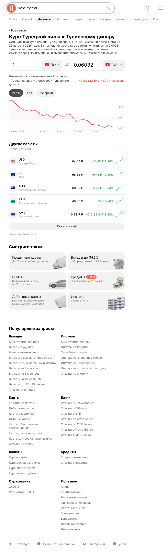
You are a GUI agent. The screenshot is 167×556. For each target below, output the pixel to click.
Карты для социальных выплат (30, 438)
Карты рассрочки (21, 413)
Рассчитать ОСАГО (22, 492)
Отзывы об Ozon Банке (77, 419)
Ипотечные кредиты (75, 347)
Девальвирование (73, 524)
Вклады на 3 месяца (23, 368)
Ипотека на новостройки (78, 363)
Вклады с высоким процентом (30, 357)
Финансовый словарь (76, 502)
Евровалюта (69, 518)
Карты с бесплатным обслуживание (24, 426)
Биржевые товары (74, 497)
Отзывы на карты (21, 443)
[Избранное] (146, 8)
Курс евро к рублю (22, 468)
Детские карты (19, 419)
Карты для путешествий (26, 433)
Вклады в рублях (21, 347)
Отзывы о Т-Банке (74, 408)
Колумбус (22, 544)
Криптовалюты (71, 492)
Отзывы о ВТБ (71, 413)
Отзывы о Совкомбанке (77, 403)
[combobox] (59, 8)
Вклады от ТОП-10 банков (27, 384)
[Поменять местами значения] (66, 65)
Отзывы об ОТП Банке (76, 424)
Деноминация (70, 529)
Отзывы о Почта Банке (77, 429)
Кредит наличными (74, 457)
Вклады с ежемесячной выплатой (32, 363)
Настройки (97, 544)
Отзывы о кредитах (74, 462)
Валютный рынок (73, 508)
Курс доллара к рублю (25, 462)
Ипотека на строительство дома (83, 368)
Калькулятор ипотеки (75, 341)
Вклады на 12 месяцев (25, 379)
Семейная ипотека (74, 352)
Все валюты (19, 30)
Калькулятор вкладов (24, 341)
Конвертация (70, 513)
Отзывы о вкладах (22, 389)
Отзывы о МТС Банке (76, 435)
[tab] (16, 93)
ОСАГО (14, 486)
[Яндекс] (11, 8)
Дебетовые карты (21, 408)
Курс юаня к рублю (22, 473)
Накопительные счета (24, 352)
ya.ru (122, 544)
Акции (65, 486)
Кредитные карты (21, 403)
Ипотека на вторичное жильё (81, 357)
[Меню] (160, 8)
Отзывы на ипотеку (74, 373)
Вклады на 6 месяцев (24, 373)
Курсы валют (18, 457)
